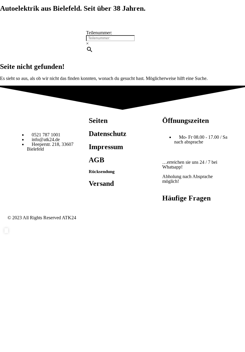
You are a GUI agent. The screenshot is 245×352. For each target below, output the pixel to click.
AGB (96, 160)
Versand (101, 183)
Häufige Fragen (186, 198)
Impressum (106, 147)
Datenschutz (107, 134)
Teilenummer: (99, 32)
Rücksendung (102, 171)
